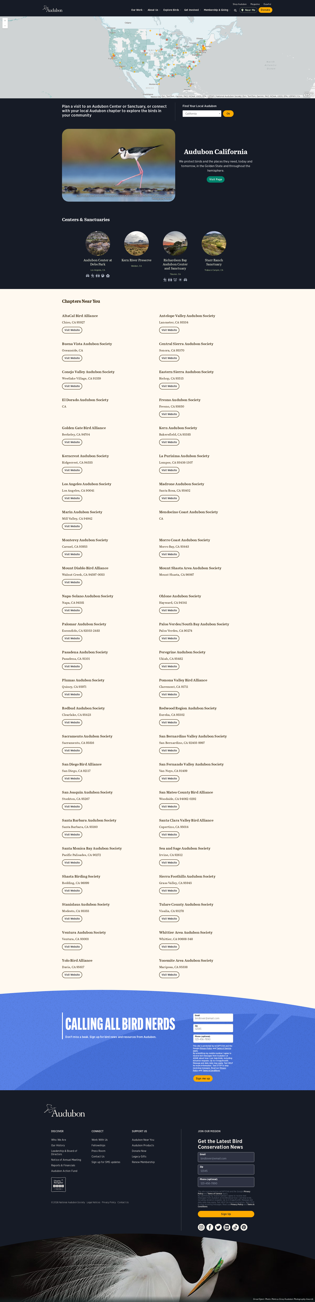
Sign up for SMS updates (106, 1162)
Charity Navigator (58, 1184)
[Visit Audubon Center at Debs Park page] (98, 255)
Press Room (98, 1151)
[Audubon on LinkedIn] (226, 1227)
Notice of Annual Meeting (66, 1159)
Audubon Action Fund (64, 1171)
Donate (265, 9)
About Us (153, 9)
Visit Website (72, 330)
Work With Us (100, 1139)
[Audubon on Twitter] (218, 1227)
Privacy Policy (206, 1048)
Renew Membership (143, 1162)
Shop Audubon (240, 4)
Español (267, 4)
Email (197, 1015)
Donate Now (139, 1151)
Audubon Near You (143, 1139)
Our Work (136, 9)
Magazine (255, 4)
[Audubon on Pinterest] (244, 1227)
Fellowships (98, 1145)
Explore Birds (171, 9)
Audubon (52, 9)
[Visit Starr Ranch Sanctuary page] (214, 255)
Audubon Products (143, 1145)
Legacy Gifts (139, 1156)
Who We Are (58, 1139)
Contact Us (98, 1156)
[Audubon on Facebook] (209, 1227)
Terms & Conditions (211, 1070)
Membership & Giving (216, 9)
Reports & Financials (63, 1165)
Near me (250, 10)
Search (235, 10)
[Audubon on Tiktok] (235, 1227)
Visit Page (215, 179)
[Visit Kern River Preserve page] (136, 255)
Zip (196, 1026)
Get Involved (191, 9)
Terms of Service (224, 1048)
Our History (58, 1145)
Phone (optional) (202, 1036)
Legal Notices (93, 1202)
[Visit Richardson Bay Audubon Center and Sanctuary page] (175, 255)
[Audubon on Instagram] (201, 1227)
